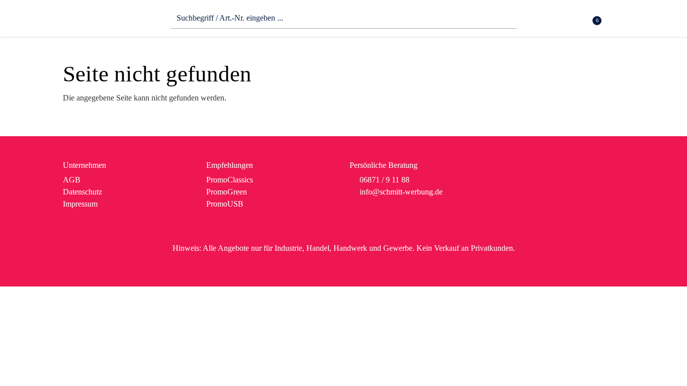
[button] (618, 21)
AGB (71, 179)
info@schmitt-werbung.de (401, 191)
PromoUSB (224, 204)
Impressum (80, 204)
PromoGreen (226, 191)
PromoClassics (229, 179)
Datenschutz (82, 191)
